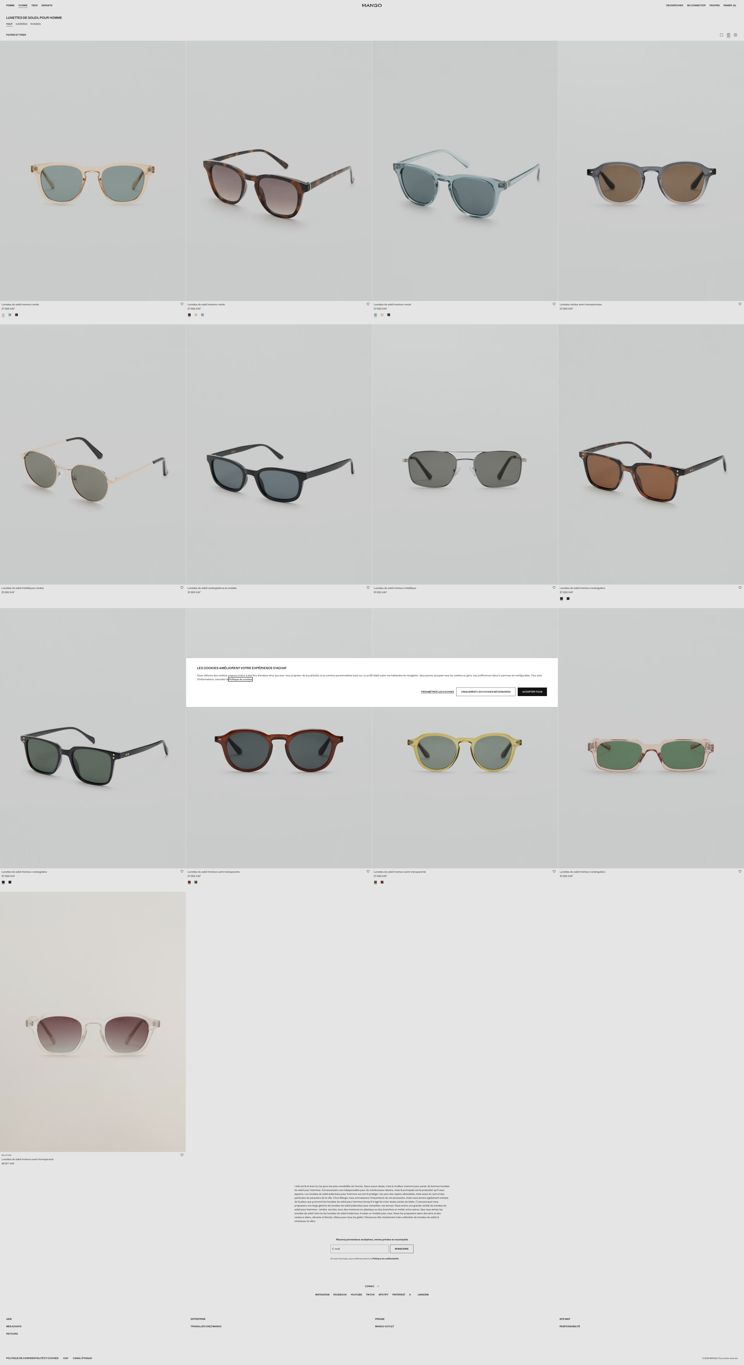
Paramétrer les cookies (437, 691)
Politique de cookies (240, 679)
